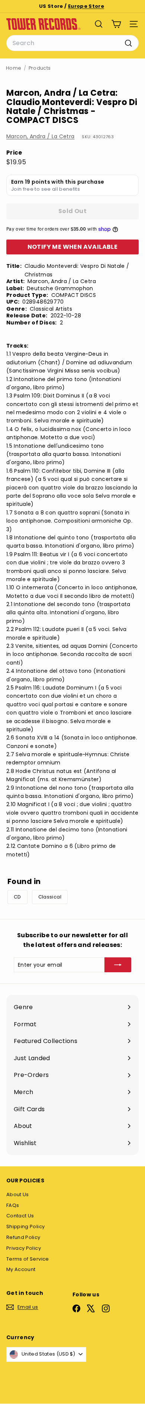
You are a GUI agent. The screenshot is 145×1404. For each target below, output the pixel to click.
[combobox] (72, 43)
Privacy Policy (23, 1248)
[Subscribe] (117, 964)
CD (17, 897)
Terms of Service (27, 1258)
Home (13, 68)
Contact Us (20, 1215)
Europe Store (86, 6)
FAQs (12, 1205)
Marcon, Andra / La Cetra (40, 136)
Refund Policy (23, 1237)
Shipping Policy (25, 1226)
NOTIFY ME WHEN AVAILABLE (73, 247)
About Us (17, 1194)
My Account (21, 1269)
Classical (49, 897)
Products (40, 68)
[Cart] (116, 24)
